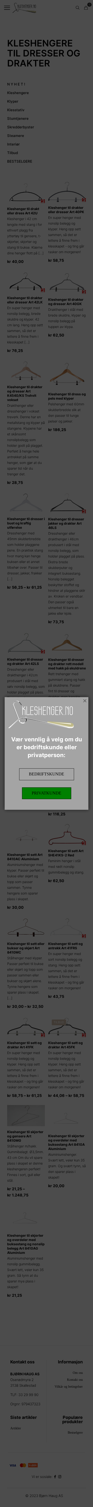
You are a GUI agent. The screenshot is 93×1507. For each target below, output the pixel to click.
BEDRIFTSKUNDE (46, 774)
